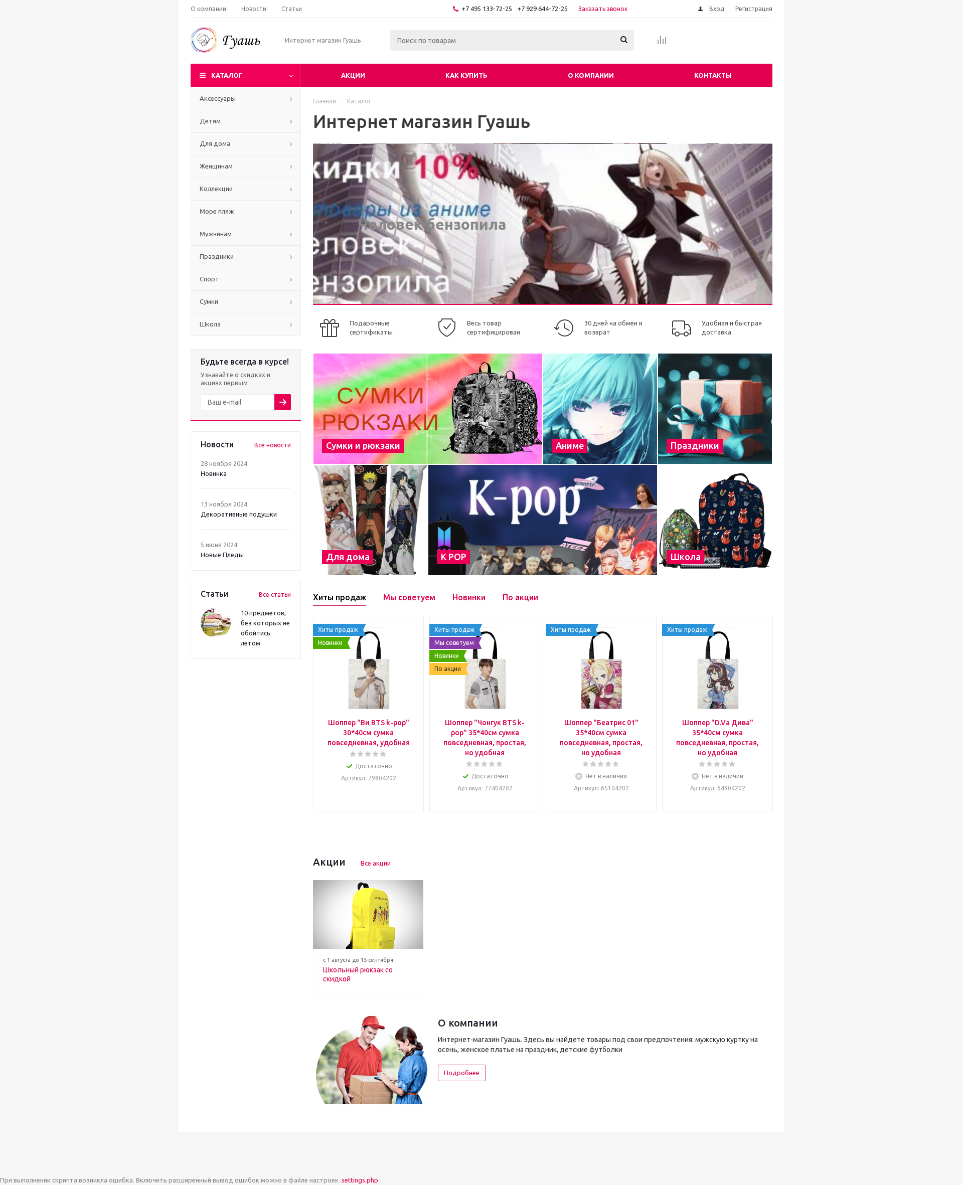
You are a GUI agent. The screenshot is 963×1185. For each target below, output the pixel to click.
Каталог (227, 75)
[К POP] (542, 520)
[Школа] (715, 520)
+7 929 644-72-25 (542, 8)
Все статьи (275, 594)
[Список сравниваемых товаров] (662, 43)
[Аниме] (600, 409)
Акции (353, 75)
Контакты (713, 75)
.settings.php (359, 1179)
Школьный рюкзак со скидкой (358, 974)
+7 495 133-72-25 (486, 8)
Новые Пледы (222, 554)
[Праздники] (715, 409)
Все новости (272, 445)
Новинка (214, 473)
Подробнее (461, 1072)
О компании (591, 75)
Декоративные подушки (239, 514)
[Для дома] (370, 520)
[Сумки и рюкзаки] (427, 409)
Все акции (376, 863)
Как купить (466, 75)
